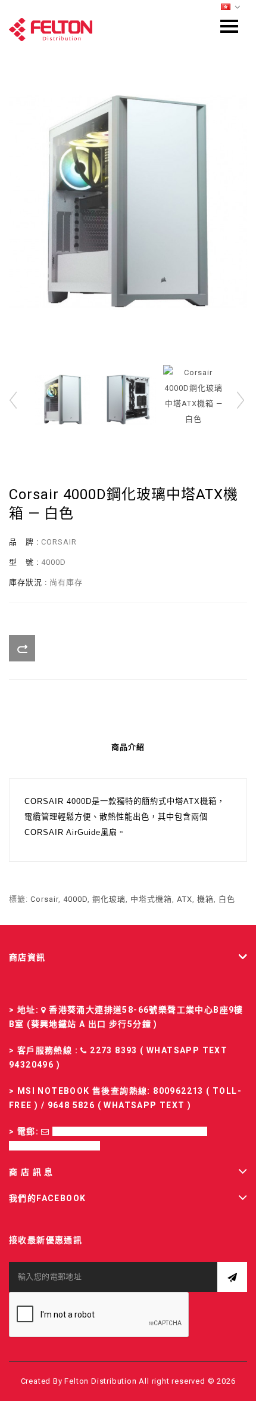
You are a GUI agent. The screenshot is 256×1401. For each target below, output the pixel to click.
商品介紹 (128, 747)
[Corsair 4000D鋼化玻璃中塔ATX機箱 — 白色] (128, 201)
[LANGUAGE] (231, 7)
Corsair (44, 899)
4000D (75, 899)
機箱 (205, 899)
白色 (226, 899)
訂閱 (232, 1277)
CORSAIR (59, 541)
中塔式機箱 (151, 899)
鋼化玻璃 (109, 899)
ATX (184, 899)
